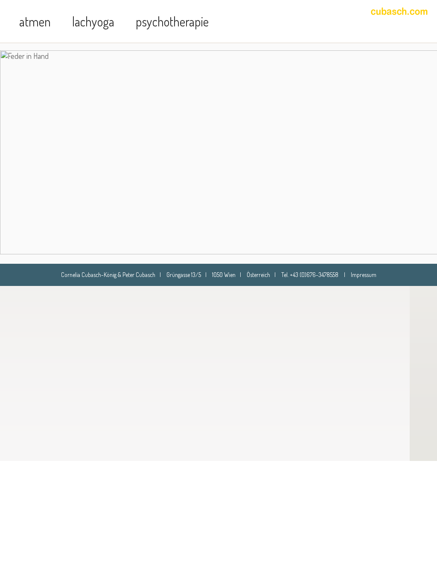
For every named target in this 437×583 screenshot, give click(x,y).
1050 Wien (224, 274)
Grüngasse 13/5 (183, 274)
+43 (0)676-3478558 (314, 274)
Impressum (363, 274)
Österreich (258, 274)
